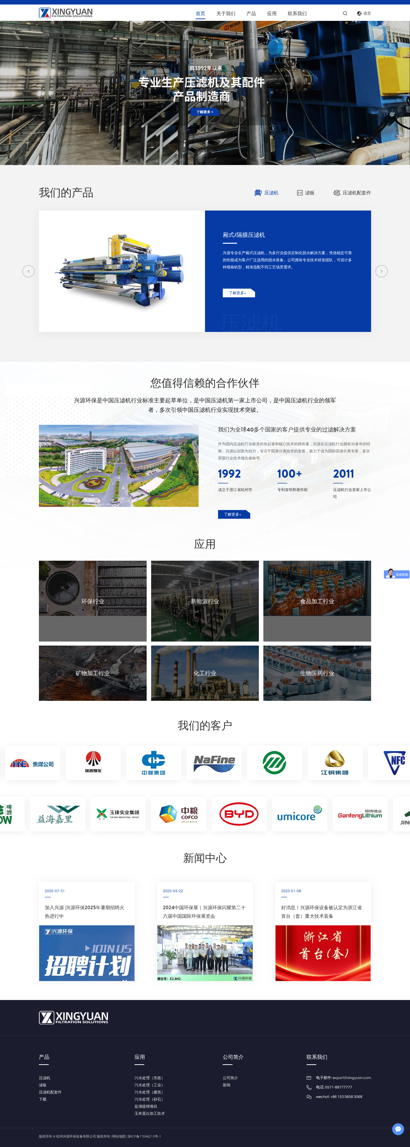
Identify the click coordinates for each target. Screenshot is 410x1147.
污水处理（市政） (150, 1078)
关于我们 (225, 13)
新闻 (226, 1085)
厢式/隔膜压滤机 (244, 234)
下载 (43, 1099)
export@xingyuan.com (352, 1078)
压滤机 (44, 1078)
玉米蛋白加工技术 (150, 1113)
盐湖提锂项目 (146, 1106)
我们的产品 (66, 192)
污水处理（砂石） (150, 1099)
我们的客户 (205, 725)
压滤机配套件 (50, 1092)
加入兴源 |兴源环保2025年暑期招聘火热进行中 (84, 911)
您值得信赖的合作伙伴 (205, 382)
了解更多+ (237, 293)
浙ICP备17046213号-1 (144, 1136)
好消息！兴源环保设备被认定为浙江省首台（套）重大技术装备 (321, 911)
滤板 (43, 1085)
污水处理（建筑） (150, 1092)
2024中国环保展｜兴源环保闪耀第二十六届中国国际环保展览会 (204, 911)
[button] (28, 271)
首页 (200, 13)
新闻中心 (205, 857)
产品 (251, 13)
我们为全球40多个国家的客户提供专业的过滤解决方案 (287, 429)
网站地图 (119, 1136)
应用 (272, 13)
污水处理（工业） (150, 1085)
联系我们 (297, 13)
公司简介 (233, 1056)
